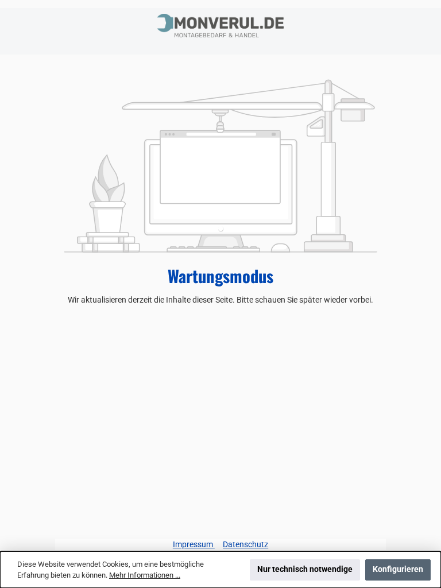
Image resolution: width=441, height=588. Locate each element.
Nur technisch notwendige (305, 569)
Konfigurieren (398, 569)
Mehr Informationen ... (144, 575)
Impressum (194, 545)
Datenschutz (245, 545)
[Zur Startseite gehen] (220, 25)
